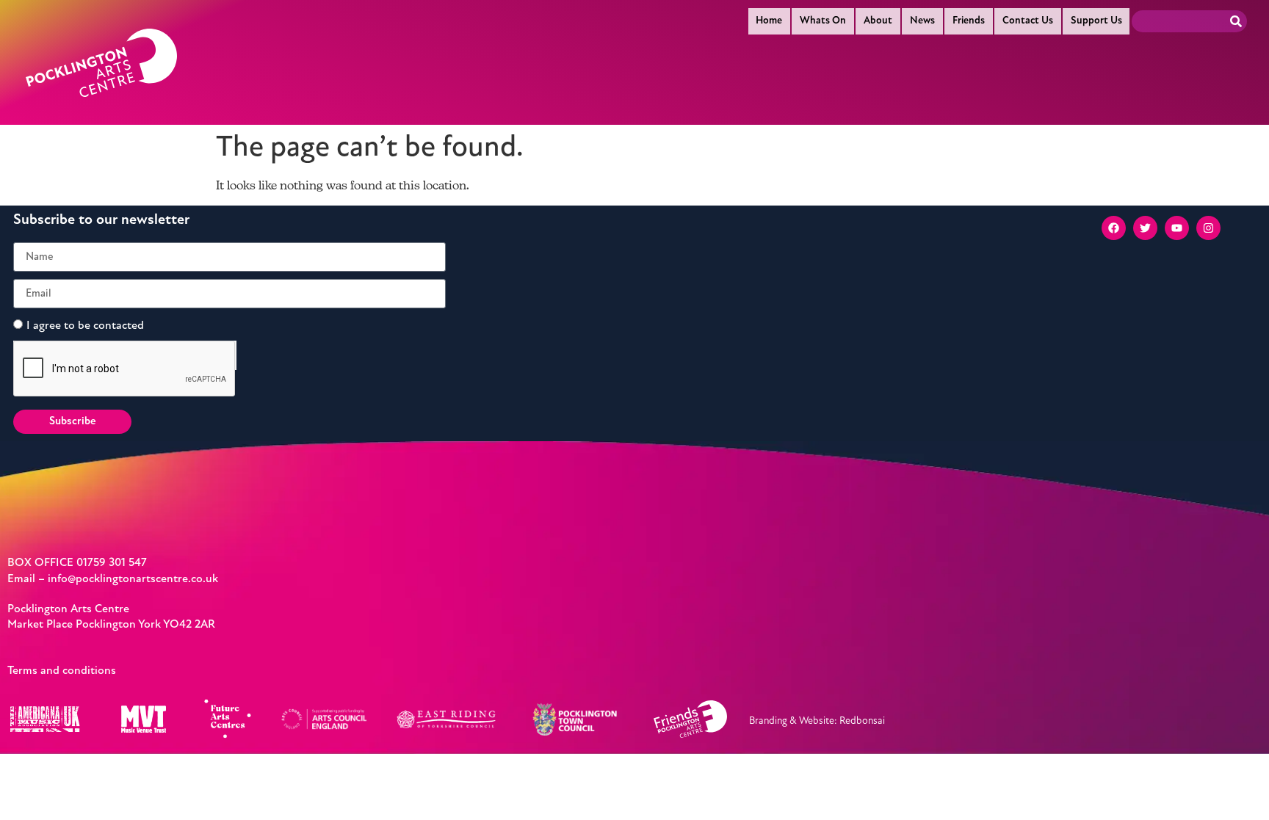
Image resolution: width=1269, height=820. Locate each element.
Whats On (823, 20)
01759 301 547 (111, 563)
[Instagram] (1208, 228)
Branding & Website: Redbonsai (817, 722)
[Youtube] (1177, 228)
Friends (968, 20)
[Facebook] (1114, 228)
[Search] (1236, 21)
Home (769, 20)
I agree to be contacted (85, 326)
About (878, 20)
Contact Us (1027, 20)
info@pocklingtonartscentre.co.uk (133, 579)
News (922, 20)
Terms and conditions (61, 671)
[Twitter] (1145, 228)
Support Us (1096, 20)
